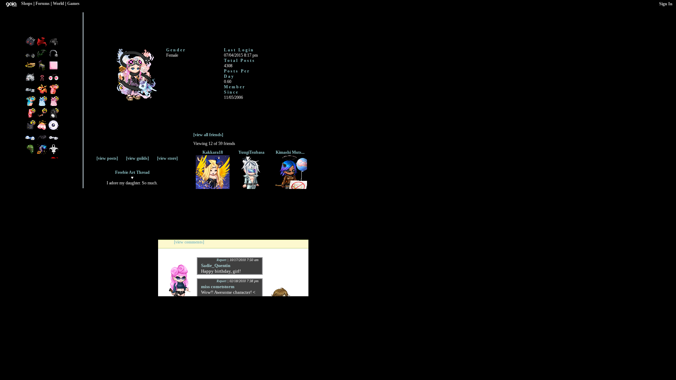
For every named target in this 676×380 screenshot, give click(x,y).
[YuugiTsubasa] (251, 187)
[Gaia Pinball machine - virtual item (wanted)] (42, 69)
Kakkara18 (212, 152)
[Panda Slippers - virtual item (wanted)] (31, 93)
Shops (26, 3)
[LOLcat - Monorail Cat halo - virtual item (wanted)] (31, 69)
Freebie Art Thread (132, 172)
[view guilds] (137, 158)
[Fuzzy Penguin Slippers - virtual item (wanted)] (31, 57)
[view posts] (107, 158)
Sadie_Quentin (215, 265)
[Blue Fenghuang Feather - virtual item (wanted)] (42, 153)
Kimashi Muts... (290, 152)
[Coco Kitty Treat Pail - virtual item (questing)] (31, 129)
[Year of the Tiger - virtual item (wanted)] (31, 81)
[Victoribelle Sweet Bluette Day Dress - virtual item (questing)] (42, 105)
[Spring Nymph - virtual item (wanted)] (31, 153)
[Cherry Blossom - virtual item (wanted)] (42, 129)
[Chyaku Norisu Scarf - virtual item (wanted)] (42, 45)
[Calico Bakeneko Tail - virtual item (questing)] (42, 117)
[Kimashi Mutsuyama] (290, 187)
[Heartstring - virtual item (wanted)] (42, 81)
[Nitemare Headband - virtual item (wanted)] (42, 57)
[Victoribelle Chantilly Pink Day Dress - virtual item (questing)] (53, 105)
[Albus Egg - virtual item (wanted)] (53, 153)
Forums (43, 3)
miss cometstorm (217, 286)
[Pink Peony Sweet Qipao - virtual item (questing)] (31, 117)
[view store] (167, 158)
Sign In (665, 3)
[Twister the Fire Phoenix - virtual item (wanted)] (42, 93)
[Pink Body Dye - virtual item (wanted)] (53, 69)
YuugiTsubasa (251, 152)
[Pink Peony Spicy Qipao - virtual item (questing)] (53, 93)
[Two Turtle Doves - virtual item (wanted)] (53, 141)
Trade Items (144, 26)
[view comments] (189, 242)
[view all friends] (208, 134)
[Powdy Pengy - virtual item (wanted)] (31, 141)
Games (73, 3)
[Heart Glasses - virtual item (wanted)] (53, 81)
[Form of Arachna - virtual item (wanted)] (42, 141)
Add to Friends (93, 29)
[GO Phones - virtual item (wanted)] (53, 57)
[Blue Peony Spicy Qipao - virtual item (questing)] (31, 105)
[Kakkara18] (213, 187)
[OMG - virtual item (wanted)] (53, 45)
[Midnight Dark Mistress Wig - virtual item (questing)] (53, 117)
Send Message (116, 26)
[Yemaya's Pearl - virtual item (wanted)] (53, 129)
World (58, 3)
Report (221, 260)
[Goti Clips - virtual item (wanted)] (31, 45)
